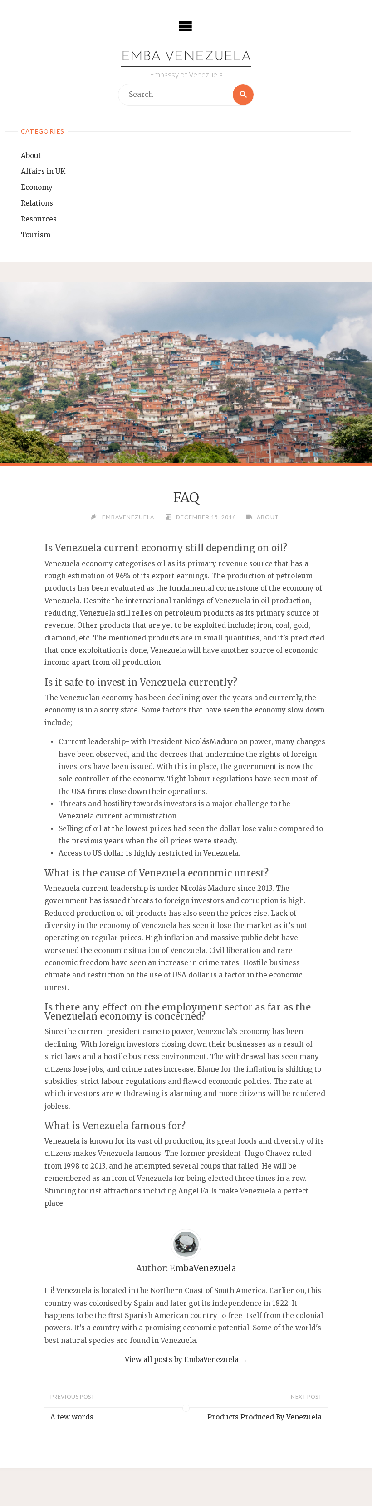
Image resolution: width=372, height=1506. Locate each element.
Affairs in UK (43, 171)
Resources (39, 219)
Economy (37, 187)
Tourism (35, 235)
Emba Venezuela (186, 57)
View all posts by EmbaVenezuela (186, 1359)
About (31, 155)
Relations (37, 203)
